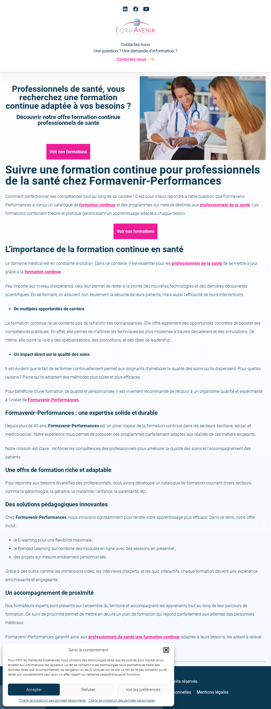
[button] (166, 650)
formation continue (43, 271)
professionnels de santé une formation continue (134, 636)
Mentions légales (212, 692)
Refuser (88, 689)
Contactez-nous (131, 59)
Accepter (34, 689)
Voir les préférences (143, 689)
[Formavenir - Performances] (135, 35)
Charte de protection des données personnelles (52, 700)
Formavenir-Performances (53, 399)
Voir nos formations (68, 151)
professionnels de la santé (225, 204)
